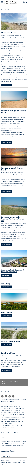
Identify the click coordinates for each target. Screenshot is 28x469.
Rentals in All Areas (8, 353)
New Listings (5, 283)
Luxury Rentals (6, 312)
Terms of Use (8, 462)
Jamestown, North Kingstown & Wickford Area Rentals (12, 271)
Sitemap (19, 462)
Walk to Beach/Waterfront (10, 341)
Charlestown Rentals (8, 33)
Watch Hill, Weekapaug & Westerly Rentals (13, 111)
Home (2, 9)
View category (6, 85)
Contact (10, 381)
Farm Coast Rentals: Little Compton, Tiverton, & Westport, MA (12, 219)
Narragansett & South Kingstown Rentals (12, 169)
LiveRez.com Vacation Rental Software (19, 466)
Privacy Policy (14, 462)
